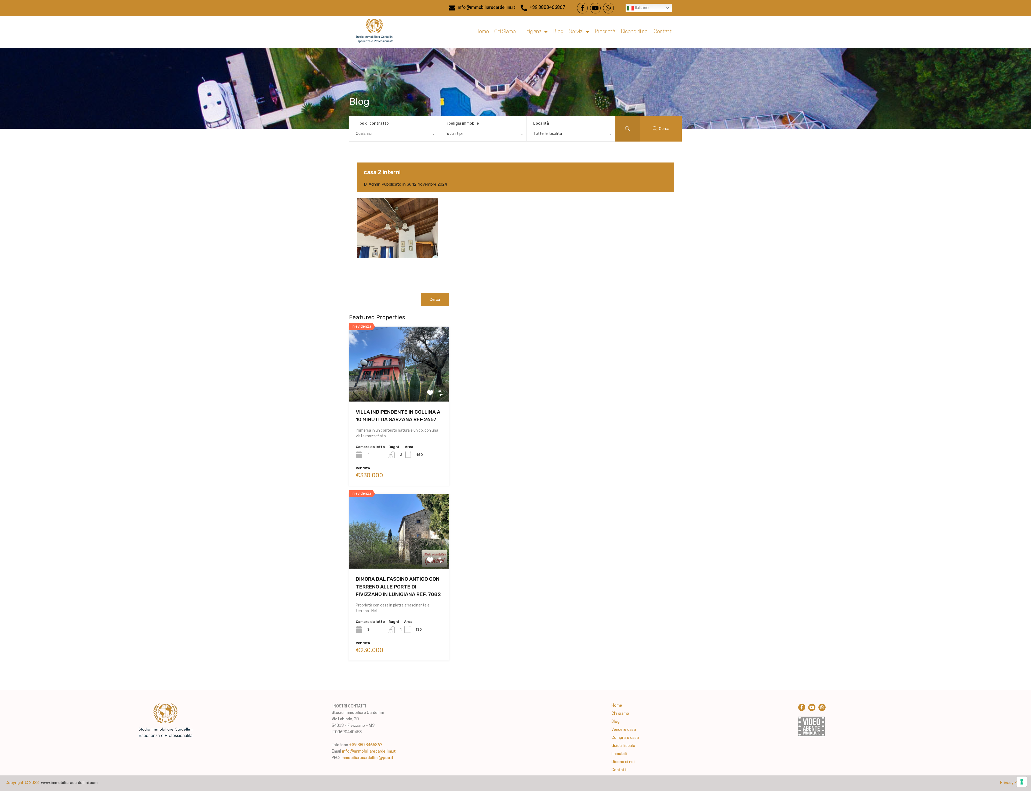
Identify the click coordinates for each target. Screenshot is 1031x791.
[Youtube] (595, 8)
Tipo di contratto (372, 123)
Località (541, 123)
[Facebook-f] (582, 8)
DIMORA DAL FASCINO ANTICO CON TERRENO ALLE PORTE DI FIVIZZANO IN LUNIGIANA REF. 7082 (398, 586)
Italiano (641, 7)
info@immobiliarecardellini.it (369, 752)
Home (482, 32)
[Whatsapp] (608, 8)
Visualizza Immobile (399, 386)
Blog (558, 32)
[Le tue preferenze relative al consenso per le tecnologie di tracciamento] (1022, 781)
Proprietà (605, 32)
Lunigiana (531, 32)
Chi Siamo (505, 32)
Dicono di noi (634, 32)
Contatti (663, 32)
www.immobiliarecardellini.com (69, 783)
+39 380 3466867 (365, 745)
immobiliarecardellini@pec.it (367, 758)
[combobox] (393, 134)
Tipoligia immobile (462, 123)
